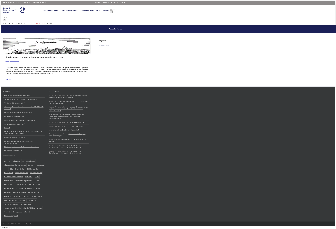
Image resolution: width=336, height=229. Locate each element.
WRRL (39, 208)
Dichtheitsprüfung (33, 169)
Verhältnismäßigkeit (11, 204)
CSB (6, 169)
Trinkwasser (32, 200)
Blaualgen (40, 165)
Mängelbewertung (10, 188)
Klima (37, 181)
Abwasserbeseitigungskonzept (15, 165)
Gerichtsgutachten (21, 173)
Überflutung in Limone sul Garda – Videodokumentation (21, 147)
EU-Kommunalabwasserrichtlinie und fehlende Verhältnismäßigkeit (18, 142)
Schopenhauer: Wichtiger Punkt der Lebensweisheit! (20, 99)
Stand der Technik (10, 200)
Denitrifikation (20, 169)
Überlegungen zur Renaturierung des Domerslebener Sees (34, 57)
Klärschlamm (8, 184)
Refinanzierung (33, 192)
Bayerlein (31, 165)
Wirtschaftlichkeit (29, 208)
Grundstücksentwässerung (13, 177)
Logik (38, 184)
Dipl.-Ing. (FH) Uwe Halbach (12, 61)
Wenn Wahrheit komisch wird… (14, 151)
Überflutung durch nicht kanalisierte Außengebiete (19, 120)
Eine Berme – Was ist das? (77, 122)
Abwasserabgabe (28, 161)
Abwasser (16, 161)
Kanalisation (8, 181)
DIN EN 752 (8, 173)
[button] (55, 23)
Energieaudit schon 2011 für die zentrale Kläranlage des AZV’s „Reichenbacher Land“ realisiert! (23, 132)
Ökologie (7, 212)
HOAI (37, 177)
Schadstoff (25, 196)
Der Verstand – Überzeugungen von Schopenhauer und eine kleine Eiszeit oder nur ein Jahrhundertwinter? (68, 109)
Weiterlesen (8, 79)
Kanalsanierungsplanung (23, 181)
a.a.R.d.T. (7, 161)
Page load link (5, 227)
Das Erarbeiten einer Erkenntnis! (14, 137)
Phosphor (7, 192)
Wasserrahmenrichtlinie (12, 208)
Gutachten (28, 177)
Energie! (7, 128)
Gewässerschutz (36, 173)
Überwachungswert (11, 216)
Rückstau (16, 196)
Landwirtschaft (21, 184)
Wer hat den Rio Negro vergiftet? (14, 103)
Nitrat (38, 188)
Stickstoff (22, 200)
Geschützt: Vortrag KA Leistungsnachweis (17, 95)
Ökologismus (17, 212)
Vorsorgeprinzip (25, 204)
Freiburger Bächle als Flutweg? (14, 116)
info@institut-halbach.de (39, 2)
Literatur (31, 184)
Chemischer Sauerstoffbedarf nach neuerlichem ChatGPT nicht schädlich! (23, 108)
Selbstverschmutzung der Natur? (14, 124)
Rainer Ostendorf (54, 114)
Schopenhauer (37, 196)
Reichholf (7, 196)
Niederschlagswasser (26, 188)
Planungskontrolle (19, 192)
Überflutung (28, 212)
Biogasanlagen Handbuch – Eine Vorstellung (18, 112)
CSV (11, 169)
